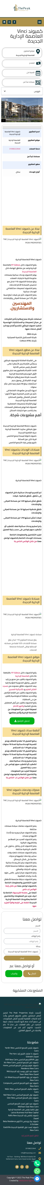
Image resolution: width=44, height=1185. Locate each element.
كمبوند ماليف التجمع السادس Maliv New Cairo (21, 1090)
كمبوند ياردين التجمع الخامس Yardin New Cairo (21, 1049)
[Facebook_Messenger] (37, 1178)
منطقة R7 (16, 265)
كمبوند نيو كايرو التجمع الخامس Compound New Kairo (20, 1084)
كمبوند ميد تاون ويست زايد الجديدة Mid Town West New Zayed (22, 1072)
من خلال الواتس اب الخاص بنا (19, 777)
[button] (40, 22)
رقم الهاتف (35, 936)
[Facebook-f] (14, 22)
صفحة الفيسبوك (19, 892)
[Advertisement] (22, 201)
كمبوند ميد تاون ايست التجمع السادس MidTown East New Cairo (22, 1105)
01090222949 (15, 148)
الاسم (38, 926)
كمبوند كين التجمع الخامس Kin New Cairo (21, 1062)
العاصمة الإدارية (22, 676)
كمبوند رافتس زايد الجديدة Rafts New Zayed (23, 1117)
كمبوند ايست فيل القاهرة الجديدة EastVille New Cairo (20, 1128)
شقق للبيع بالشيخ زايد (29, 1135)
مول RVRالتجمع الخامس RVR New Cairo (21, 1059)
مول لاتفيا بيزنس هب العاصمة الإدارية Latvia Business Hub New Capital (23, 1111)
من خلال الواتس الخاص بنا (25, 541)
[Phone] (37, 1163)
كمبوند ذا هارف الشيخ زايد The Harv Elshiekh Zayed (23, 1055)
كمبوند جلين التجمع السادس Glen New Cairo (22, 1099)
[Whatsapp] (37, 1171)
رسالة (38, 946)
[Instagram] (9, 22)
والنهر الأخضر (18, 706)
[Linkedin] (4, 22)
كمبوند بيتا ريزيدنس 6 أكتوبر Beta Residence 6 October (20, 1122)
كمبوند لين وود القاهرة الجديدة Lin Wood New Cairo (21, 1078)
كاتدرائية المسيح (16, 689)
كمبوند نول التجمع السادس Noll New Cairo (20, 1095)
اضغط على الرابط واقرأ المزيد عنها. (20, 904)
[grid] (22, 151)
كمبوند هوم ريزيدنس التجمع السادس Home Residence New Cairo (20, 1067)
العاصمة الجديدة (29, 271)
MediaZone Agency (27, 1180)
